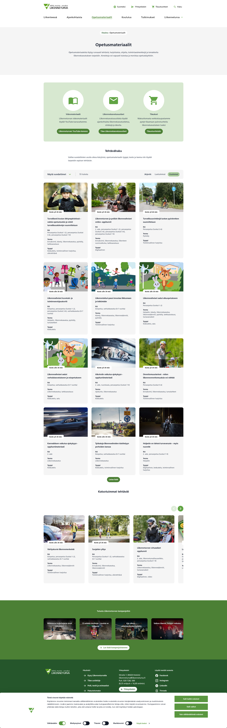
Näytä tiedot (142, 723)
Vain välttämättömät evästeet (191, 714)
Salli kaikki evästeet (191, 699)
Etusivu (105, 33)
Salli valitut (191, 707)
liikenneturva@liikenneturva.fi (132, 678)
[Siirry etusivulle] (56, 6)
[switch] (86, 723)
